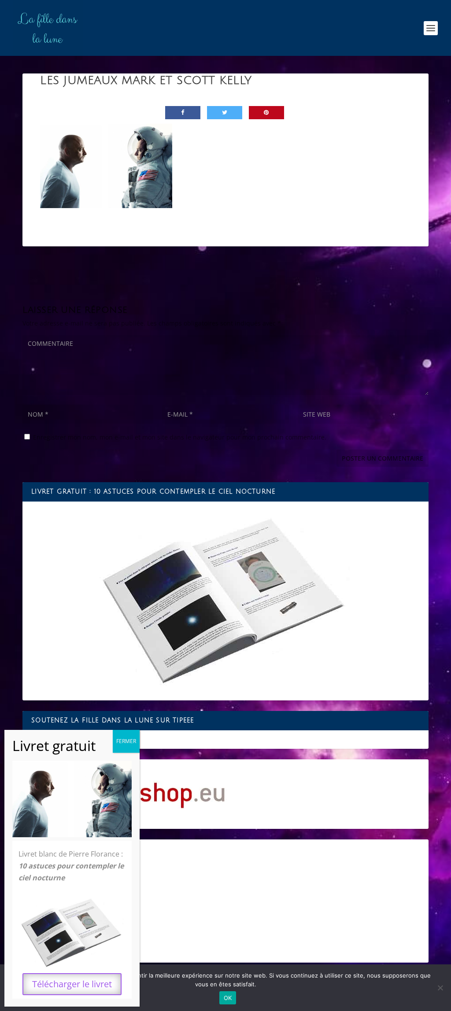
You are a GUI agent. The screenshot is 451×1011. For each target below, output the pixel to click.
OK (228, 997)
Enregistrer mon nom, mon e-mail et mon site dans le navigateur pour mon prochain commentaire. (179, 437)
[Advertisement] (225, 901)
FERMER (126, 741)
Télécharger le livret (72, 984)
